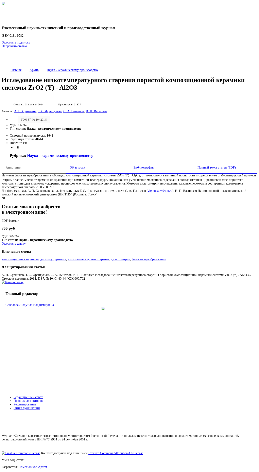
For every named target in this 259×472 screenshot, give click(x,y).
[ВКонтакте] (12, 147)
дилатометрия (120, 259)
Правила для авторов (28, 400)
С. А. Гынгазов (73, 111)
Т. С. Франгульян (50, 111)
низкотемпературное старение (88, 259)
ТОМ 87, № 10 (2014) (34, 119)
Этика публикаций (27, 408)
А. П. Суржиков (25, 111)
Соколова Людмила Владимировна (29, 305)
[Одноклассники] (17, 147)
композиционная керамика (20, 259)
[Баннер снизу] (12, 282)
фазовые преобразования (149, 259)
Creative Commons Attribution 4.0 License (115, 453)
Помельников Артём (32, 467)
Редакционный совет (28, 397)
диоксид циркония (53, 259)
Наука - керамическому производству (60, 155)
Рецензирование (25, 404)
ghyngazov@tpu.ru (160, 190)
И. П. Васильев (96, 111)
